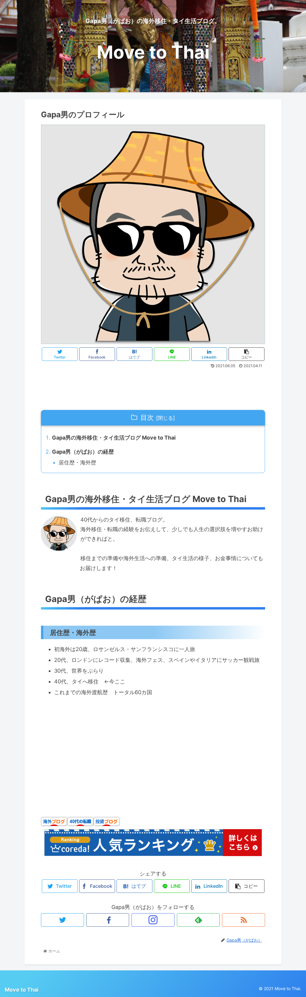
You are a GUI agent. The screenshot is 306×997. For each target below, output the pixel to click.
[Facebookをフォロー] (107, 920)
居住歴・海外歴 (77, 462)
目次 (147, 417)
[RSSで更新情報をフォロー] (243, 920)
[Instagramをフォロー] (153, 920)
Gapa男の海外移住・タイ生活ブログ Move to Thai (114, 437)
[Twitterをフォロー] (62, 920)
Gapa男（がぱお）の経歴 (83, 452)
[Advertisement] (153, 386)
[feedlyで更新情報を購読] (198, 920)
